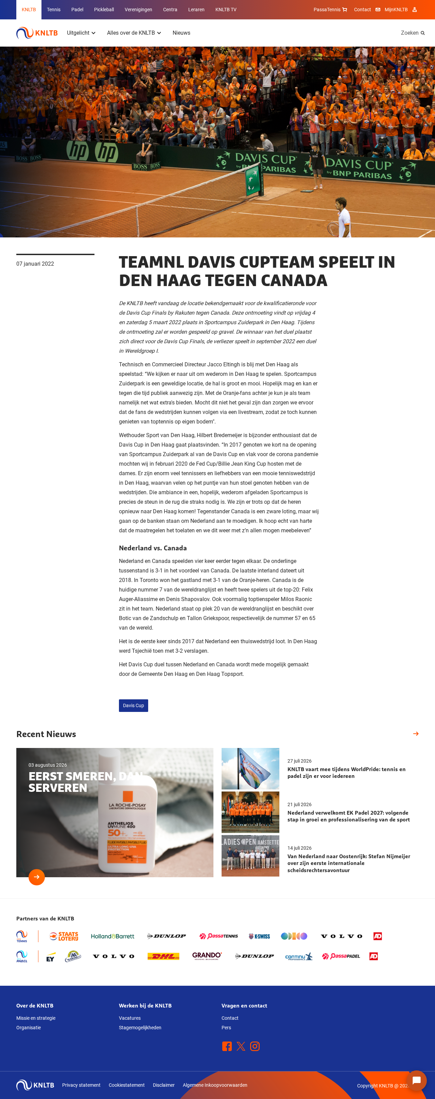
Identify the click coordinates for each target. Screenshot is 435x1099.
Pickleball (104, 9)
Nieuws (181, 33)
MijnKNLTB (396, 9)
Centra (170, 9)
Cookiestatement (127, 1085)
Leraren (196, 9)
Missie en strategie (35, 1018)
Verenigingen (138, 9)
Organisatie (28, 1027)
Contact (362, 9)
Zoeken (410, 33)
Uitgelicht (78, 33)
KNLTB (29, 9)
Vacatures (130, 1018)
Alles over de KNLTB (131, 33)
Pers (226, 1027)
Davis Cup (133, 705)
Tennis (53, 9)
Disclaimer (164, 1085)
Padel (77, 9)
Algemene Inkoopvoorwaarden (215, 1085)
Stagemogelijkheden (140, 1027)
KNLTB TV (226, 9)
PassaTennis (327, 9)
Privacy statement (81, 1085)
